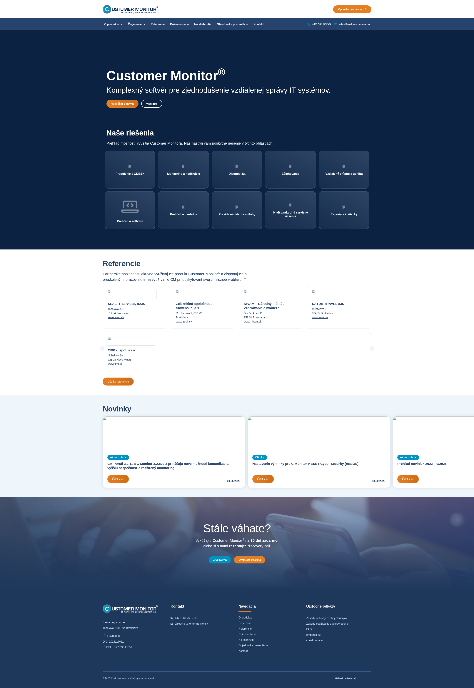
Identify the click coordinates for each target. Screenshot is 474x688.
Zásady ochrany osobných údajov (326, 618)
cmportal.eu (313, 634)
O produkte (111, 24)
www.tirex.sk (115, 363)
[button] (102, 348)
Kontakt (258, 24)
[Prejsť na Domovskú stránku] (130, 9)
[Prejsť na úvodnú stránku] (130, 608)
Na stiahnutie (202, 24)
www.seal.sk (116, 317)
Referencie (158, 24)
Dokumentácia (179, 24)
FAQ (309, 629)
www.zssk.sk (184, 321)
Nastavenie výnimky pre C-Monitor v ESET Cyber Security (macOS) (305, 464)
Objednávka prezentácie (232, 24)
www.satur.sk (320, 317)
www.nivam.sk (253, 321)
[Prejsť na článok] (174, 433)
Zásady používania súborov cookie (327, 623)
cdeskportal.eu (315, 640)
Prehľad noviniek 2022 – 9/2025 (422, 464)
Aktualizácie (118, 457)
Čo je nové (135, 24)
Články (259, 457)
